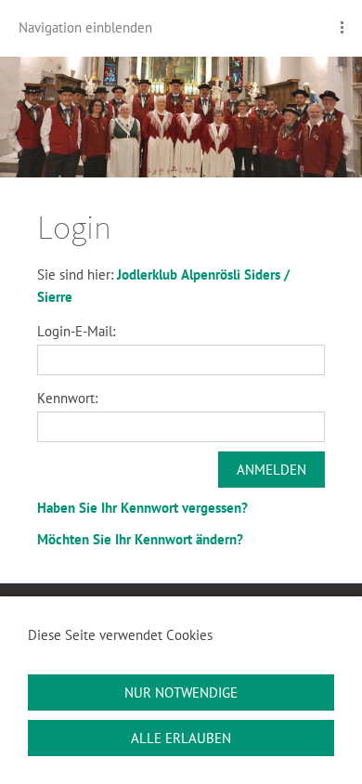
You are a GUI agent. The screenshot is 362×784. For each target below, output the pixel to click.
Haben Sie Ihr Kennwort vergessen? (142, 507)
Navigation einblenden (85, 27)
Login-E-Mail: (76, 331)
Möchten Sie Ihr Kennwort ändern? (140, 539)
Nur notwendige (181, 692)
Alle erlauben (181, 738)
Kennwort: (67, 398)
